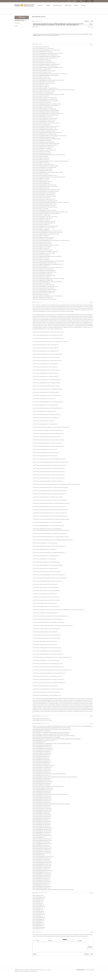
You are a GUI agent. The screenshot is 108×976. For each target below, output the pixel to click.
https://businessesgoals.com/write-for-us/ (42, 840)
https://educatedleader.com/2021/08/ (41, 784)
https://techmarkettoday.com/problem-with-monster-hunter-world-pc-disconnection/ (52, 743)
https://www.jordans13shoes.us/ (40, 116)
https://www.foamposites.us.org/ (40, 270)
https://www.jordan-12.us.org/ (40, 215)
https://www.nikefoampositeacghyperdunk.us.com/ (44, 94)
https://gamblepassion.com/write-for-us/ (42, 873)
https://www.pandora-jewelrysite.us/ (41, 232)
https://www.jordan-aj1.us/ (39, 254)
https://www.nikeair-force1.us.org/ (40, 199)
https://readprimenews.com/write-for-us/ (42, 791)
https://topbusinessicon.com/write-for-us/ (42, 829)
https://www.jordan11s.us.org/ (40, 69)
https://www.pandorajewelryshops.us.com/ (42, 73)
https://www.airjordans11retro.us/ (40, 203)
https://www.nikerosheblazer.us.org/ (41, 286)
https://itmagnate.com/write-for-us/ (41, 757)
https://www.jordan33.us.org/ (39, 107)
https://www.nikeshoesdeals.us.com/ (41, 81)
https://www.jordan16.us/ (39, 224)
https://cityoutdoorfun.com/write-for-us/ (42, 805)
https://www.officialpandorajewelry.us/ (42, 135)
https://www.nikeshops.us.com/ (40, 297)
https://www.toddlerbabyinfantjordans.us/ (42, 75)
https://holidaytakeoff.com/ (39, 742)
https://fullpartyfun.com (38, 928)
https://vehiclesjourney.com (39, 914)
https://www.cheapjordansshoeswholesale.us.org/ (44, 132)
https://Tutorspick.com (38, 903)
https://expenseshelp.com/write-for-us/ (42, 824)
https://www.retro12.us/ (38, 72)
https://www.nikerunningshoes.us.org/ (41, 53)
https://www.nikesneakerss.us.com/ (41, 253)
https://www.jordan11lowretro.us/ (40, 292)
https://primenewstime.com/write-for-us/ (42, 767)
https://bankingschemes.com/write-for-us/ (42, 810)
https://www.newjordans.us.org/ (40, 221)
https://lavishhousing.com (38, 911)
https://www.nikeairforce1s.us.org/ (41, 62)
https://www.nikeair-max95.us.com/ (41, 196)
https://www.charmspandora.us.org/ (41, 175)
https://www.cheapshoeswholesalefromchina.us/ (44, 161)
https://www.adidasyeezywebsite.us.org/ (42, 237)
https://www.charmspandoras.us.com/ (41, 54)
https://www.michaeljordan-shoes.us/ (41, 143)
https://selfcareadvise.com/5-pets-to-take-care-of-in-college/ (46, 737)
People (48, 5)
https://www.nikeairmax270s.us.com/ (41, 207)
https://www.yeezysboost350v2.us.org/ (42, 119)
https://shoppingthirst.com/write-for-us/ (42, 876)
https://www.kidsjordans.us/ (39, 140)
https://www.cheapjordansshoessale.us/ (42, 64)
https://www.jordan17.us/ (39, 235)
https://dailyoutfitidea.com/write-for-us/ (42, 848)
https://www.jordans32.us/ (39, 246)
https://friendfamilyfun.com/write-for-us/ (42, 830)
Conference (17, 23)
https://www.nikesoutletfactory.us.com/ (42, 134)
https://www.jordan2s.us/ (38, 159)
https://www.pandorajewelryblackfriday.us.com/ (44, 211)
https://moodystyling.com (38, 919)
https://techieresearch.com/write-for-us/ (42, 770)
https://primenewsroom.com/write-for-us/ (42, 838)
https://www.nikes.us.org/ (39, 183)
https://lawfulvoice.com (38, 908)
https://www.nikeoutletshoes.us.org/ (41, 121)
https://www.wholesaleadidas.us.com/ (41, 172)
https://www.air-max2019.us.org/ (40, 153)
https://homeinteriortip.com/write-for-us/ (42, 797)
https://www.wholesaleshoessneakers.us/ (42, 56)
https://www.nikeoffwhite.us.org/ (40, 275)
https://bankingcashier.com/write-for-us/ (42, 778)
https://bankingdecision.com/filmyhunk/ (42, 730)
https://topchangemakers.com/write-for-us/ (42, 827)
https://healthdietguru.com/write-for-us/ (42, 886)
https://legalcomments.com (39, 906)
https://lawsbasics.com (38, 909)
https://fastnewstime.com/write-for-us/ (42, 826)
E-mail (74, 1)
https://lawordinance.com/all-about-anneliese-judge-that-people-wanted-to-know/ (51, 732)
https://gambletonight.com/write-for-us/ (42, 864)
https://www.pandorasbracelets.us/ (41, 189)
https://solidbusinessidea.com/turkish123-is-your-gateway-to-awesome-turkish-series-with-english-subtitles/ (57, 738)
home (69, 1)
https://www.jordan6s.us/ (38, 265)
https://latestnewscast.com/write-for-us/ (42, 851)
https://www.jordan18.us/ (39, 86)
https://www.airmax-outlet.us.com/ (41, 169)
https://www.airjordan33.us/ (39, 283)
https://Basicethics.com (38, 901)
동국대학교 (89, 1)
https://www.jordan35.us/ (39, 229)
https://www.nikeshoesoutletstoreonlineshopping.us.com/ (46, 89)
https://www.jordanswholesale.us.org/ (41, 67)
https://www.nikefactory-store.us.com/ (41, 262)
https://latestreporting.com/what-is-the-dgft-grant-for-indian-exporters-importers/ (51, 803)
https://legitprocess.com (38, 925)
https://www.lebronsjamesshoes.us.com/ (42, 99)
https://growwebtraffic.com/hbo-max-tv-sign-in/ (44, 740)
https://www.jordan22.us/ (39, 162)
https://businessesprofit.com (39, 917)
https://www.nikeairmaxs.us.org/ (40, 92)
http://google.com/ (37, 720)
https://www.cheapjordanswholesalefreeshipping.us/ (45, 202)
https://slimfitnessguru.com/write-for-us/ (42, 872)
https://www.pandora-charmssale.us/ (41, 97)
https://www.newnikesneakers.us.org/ (41, 167)
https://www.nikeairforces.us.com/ (40, 65)
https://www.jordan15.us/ (39, 257)
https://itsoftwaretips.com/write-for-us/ (42, 780)
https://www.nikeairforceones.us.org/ (41, 184)
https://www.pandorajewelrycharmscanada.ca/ (43, 129)
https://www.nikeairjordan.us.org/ (40, 137)
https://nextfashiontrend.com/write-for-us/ (42, 808)
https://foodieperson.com (38, 920)
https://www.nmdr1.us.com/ (39, 208)
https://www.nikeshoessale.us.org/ (40, 216)
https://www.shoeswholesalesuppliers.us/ (42, 105)
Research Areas (57, 5)
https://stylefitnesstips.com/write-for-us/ (42, 800)
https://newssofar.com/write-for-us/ (41, 845)
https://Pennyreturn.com (38, 900)
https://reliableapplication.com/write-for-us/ (43, 781)
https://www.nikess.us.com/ (39, 156)
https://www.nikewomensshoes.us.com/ (42, 88)
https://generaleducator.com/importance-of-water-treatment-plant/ (48, 786)
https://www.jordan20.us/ (39, 77)
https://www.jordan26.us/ (39, 188)
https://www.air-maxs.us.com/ (39, 124)
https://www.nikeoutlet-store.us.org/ (41, 251)
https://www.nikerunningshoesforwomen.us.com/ (44, 240)
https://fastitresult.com (38, 895)
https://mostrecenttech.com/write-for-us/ (42, 815)
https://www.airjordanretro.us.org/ (40, 142)
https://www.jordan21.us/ (39, 197)
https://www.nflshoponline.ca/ (40, 218)
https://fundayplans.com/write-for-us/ (41, 819)
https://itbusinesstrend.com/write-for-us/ (42, 816)
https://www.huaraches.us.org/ (40, 243)
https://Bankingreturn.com (39, 898)
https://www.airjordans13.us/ (39, 227)
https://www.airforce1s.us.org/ (40, 91)
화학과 (81, 1)
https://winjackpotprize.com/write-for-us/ (42, 865)
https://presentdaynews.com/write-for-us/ (42, 853)
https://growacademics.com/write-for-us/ (42, 753)
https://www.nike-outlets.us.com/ (40, 150)
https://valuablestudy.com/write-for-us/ (42, 751)
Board (76, 5)
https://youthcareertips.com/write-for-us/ (42, 875)
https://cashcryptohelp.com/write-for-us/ (42, 881)
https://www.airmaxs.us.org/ (39, 242)
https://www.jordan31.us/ (39, 151)
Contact (83, 5)
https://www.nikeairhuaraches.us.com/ (41, 200)
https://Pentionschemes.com (39, 897)
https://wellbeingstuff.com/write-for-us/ (42, 811)
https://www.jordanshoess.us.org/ (40, 83)
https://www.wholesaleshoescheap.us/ (41, 165)
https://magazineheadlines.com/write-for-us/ (43, 789)
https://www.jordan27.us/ (39, 294)
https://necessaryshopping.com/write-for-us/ (43, 870)
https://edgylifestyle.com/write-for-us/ (41, 878)
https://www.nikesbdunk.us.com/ (40, 148)
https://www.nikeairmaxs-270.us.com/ (41, 48)
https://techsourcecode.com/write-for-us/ (42, 783)
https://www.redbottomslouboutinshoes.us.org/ (43, 264)
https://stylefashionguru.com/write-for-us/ (42, 746)
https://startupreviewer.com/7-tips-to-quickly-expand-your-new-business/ (49, 773)
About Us (40, 5)
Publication (68, 5)
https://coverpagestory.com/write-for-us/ (42, 792)
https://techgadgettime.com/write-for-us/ (42, 843)
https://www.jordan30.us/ (39, 248)
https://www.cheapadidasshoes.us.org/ (42, 80)
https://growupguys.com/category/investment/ (43, 765)
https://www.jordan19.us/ (39, 276)
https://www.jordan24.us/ (39, 84)
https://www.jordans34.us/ (39, 219)
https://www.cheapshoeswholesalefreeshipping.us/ (44, 261)
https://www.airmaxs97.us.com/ (40, 61)
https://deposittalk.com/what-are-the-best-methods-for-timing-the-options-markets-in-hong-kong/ (55, 776)
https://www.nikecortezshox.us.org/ (41, 145)
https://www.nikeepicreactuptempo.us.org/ (43, 213)
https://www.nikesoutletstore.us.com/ (41, 226)
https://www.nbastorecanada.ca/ (40, 289)
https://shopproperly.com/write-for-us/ (41, 868)
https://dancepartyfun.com (39, 927)
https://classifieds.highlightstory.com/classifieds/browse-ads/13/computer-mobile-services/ (53, 889)
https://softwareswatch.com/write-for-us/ (42, 857)
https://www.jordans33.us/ (39, 259)
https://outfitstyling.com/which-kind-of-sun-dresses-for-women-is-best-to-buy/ (50, 794)
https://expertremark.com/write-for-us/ (41, 772)
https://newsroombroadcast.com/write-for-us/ (43, 856)
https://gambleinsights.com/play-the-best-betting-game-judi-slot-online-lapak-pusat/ (52, 729)
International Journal (19, 20)
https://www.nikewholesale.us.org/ (41, 115)
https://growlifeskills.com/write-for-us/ (41, 813)
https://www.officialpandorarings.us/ (41, 108)
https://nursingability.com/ (39, 837)
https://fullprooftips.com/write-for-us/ (41, 834)
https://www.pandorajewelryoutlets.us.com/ (43, 50)
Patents (16, 25)
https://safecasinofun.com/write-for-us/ (42, 867)
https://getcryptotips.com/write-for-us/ (42, 883)
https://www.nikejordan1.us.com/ (40, 127)
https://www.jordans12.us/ (39, 173)
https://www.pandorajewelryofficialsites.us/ (43, 230)
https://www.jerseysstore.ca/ (39, 102)
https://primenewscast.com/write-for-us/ (42, 861)
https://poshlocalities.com (38, 912)
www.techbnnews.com (83, 936)
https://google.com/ (37, 718)
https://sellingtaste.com (38, 922)
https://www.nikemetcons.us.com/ (40, 194)
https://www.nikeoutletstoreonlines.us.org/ (42, 118)
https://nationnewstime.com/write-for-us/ (42, 846)
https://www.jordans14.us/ (39, 180)
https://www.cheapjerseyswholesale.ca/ (42, 110)
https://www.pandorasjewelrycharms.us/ (42, 100)
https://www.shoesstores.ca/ (39, 170)
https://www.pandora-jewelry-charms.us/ (42, 111)
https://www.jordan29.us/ (39, 46)
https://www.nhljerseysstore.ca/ (40, 51)
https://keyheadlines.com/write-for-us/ (41, 759)
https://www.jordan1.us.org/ (39, 164)
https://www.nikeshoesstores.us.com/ (41, 273)
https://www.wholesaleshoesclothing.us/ (42, 138)
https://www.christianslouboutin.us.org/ (42, 267)
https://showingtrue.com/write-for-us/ (41, 775)
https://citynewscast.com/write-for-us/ (41, 764)
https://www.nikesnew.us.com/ (40, 157)
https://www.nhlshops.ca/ (39, 269)
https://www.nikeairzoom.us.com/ (40, 238)
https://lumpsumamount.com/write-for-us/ (42, 835)
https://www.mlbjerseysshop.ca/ (40, 181)
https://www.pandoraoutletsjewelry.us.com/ (43, 113)
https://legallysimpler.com (39, 924)
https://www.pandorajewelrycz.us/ (40, 192)
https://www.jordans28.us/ (39, 59)
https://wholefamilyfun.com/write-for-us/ (42, 821)
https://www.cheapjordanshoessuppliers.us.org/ (43, 256)
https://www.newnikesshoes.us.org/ (41, 272)
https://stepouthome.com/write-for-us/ (41, 807)
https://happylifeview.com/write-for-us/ (42, 818)
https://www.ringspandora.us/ (39, 280)
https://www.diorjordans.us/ (39, 78)
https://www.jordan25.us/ (39, 96)
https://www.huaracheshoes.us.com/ (41, 299)
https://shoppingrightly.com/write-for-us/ (42, 832)
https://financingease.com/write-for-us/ (42, 754)
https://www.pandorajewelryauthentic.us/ (42, 205)
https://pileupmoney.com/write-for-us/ (41, 762)
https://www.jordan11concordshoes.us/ (42, 245)
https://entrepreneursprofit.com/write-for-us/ (43, 788)
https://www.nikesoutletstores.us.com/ (41, 191)
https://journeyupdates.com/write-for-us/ (42, 799)
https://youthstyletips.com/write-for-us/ (42, 802)
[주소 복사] (91, 24)
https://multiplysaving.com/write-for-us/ (42, 761)
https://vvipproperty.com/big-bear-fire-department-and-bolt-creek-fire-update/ (51, 734)
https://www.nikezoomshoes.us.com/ (41, 288)
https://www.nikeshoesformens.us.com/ (42, 234)
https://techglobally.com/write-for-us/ (41, 859)
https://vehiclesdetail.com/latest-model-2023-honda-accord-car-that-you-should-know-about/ (54, 735)
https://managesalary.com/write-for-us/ (42, 822)
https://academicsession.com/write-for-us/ (42, 745)
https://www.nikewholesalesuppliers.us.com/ (43, 281)
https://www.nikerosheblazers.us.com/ (41, 70)
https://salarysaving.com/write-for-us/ (41, 756)
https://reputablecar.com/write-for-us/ (41, 880)
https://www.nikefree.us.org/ (39, 284)
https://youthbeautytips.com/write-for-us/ (42, 849)
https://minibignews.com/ (39, 854)
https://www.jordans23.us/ (39, 178)
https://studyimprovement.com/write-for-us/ (43, 749)
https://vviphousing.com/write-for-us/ (41, 884)
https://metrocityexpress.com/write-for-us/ (42, 862)
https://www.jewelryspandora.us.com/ (41, 186)
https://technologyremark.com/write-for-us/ (42, 748)
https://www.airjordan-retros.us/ (40, 146)
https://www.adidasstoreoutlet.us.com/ (42, 123)
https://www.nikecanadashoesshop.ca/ (41, 126)
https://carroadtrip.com (38, 916)
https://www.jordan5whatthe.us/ (40, 210)
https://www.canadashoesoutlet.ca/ (41, 291)
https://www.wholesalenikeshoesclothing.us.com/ (44, 154)
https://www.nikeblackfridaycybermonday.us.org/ (44, 278)
